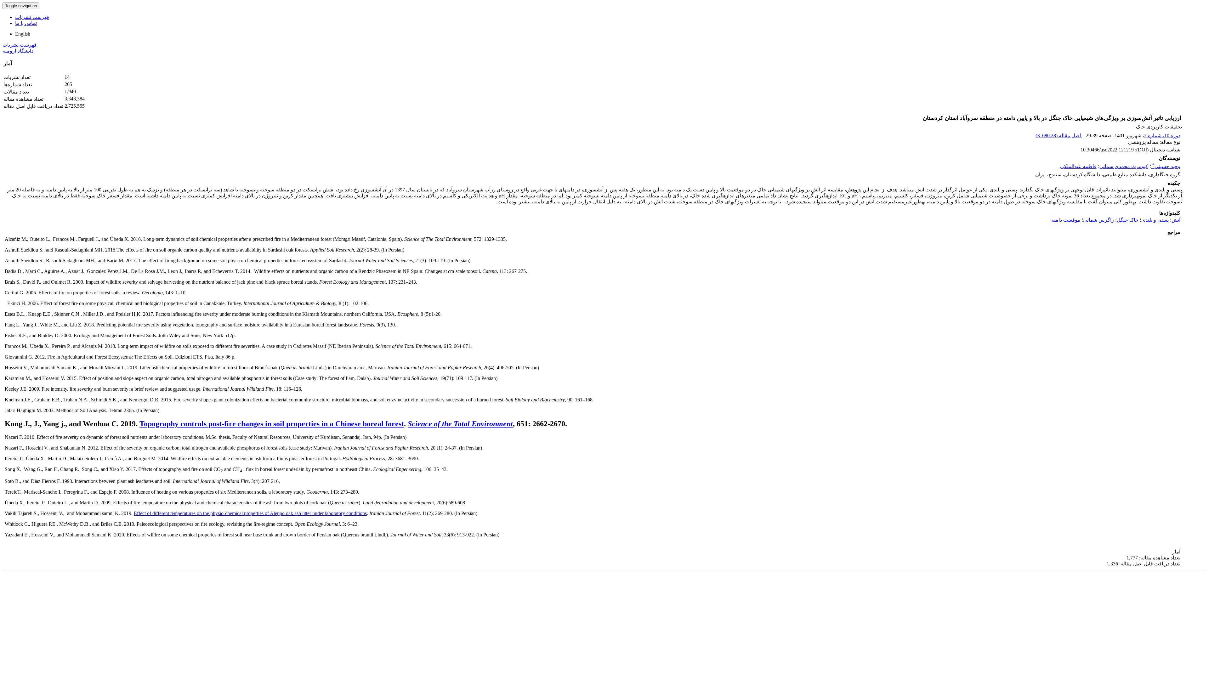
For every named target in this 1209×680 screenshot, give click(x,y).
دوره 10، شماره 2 (1162, 135)
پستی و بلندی (1155, 220)
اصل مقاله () (1059, 135)
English (22, 34)
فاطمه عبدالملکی (1078, 166)
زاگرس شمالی (1098, 220)
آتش (1176, 220)
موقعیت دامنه (1065, 220)
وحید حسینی (1166, 166)
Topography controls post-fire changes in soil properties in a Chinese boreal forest (271, 424)
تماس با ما (26, 23)
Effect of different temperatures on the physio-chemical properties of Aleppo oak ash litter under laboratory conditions (250, 513)
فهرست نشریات (32, 17)
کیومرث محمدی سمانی (1123, 166)
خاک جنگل (1127, 220)
